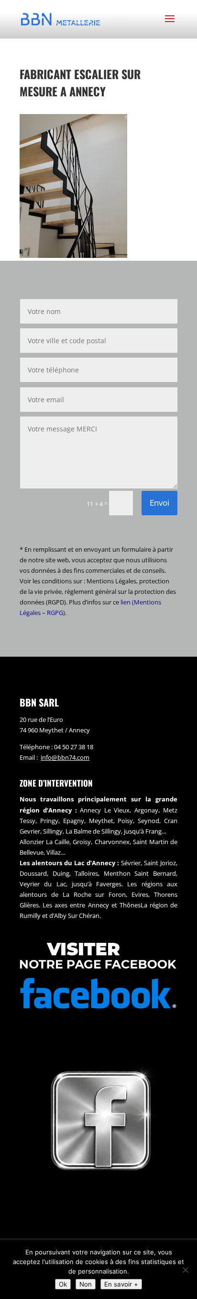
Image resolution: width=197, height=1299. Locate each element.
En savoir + (121, 1284)
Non (85, 1284)
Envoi (159, 502)
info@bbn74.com (65, 757)
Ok (63, 1284)
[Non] (185, 1270)
